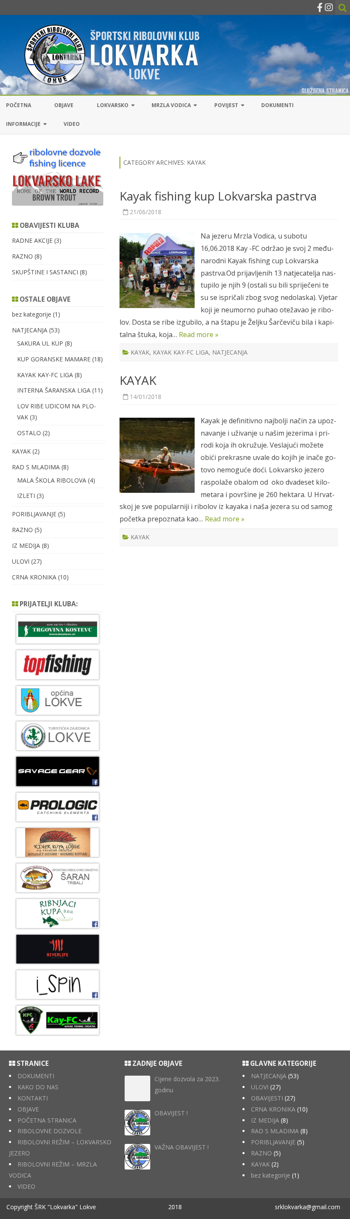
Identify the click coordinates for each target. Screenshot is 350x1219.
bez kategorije (31, 314)
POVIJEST (226, 105)
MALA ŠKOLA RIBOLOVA (51, 480)
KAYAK (140, 352)
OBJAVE (63, 105)
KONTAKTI (33, 1098)
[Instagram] (328, 7)
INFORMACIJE (23, 124)
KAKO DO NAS (38, 1087)
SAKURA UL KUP (40, 343)
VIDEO (72, 124)
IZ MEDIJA (26, 545)
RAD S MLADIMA (36, 467)
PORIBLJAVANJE (34, 514)
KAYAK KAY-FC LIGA (181, 352)
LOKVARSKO (112, 105)
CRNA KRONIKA (34, 577)
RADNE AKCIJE (32, 240)
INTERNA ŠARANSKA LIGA (53, 390)
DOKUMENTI (277, 105)
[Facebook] (320, 7)
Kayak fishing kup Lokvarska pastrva (218, 196)
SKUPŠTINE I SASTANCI (45, 272)
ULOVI (20, 561)
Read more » (199, 334)
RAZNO (22, 256)
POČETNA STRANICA (47, 1120)
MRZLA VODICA (171, 105)
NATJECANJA (230, 352)
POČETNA (18, 105)
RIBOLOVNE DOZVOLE (50, 1131)
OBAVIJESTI (267, 1098)
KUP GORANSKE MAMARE (53, 359)
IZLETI (26, 496)
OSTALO (29, 433)
